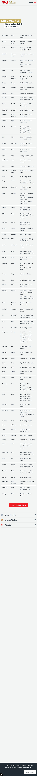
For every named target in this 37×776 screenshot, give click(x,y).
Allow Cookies (30, 772)
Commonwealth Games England (8, 2)
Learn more (27, 767)
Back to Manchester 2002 (18, 505)
